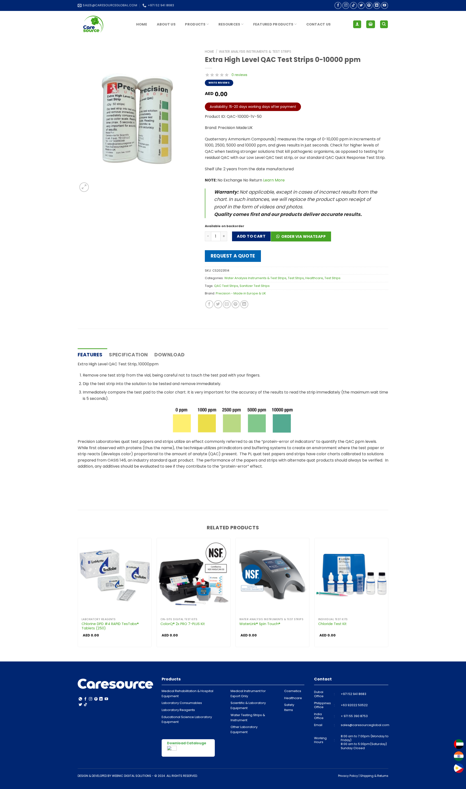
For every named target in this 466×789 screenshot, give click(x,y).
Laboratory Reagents (178, 710)
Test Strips (296, 278)
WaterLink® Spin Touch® (259, 624)
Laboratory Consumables (182, 703)
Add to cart (251, 236)
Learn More (274, 180)
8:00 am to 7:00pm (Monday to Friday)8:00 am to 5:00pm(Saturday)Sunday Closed (365, 742)
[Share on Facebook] (209, 304)
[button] (303, 238)
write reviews (219, 83)
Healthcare (314, 278)
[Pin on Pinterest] (236, 304)
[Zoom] (84, 187)
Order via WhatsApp (303, 236)
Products (195, 24)
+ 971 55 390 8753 (354, 716)
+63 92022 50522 (354, 705)
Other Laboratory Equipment (244, 729)
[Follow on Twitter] (361, 5)
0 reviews (239, 74)
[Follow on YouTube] (384, 5)
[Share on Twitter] (218, 304)
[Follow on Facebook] (337, 5)
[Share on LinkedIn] (244, 304)
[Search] (384, 24)
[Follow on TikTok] (353, 5)
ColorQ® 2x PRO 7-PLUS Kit (182, 624)
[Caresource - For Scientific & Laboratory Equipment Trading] (102, 24)
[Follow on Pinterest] (369, 5)
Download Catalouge (186, 743)
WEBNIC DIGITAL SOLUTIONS (131, 776)
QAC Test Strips (226, 286)
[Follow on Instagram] (345, 5)
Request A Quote (233, 256)
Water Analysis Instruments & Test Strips (255, 51)
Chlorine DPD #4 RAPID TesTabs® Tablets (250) (110, 626)
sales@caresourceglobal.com (365, 725)
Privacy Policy (348, 776)
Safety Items (289, 707)
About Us (166, 24)
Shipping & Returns (374, 776)
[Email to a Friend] (227, 304)
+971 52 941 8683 (353, 694)
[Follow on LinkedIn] (376, 5)
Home (141, 24)
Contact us (318, 24)
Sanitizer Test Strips (255, 286)
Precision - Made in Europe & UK (241, 293)
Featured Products (273, 24)
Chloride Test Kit (332, 624)
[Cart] (370, 24)
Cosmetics (292, 691)
